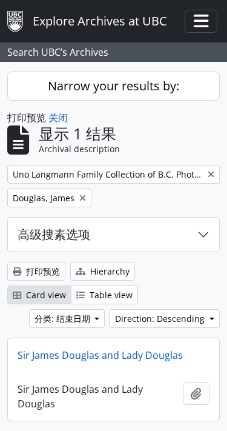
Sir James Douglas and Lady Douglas (100, 355)
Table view (110, 295)
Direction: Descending (161, 318)
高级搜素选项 (54, 234)
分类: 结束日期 (64, 318)
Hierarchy (109, 271)
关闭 (58, 117)
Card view (45, 295)
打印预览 (42, 271)
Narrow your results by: (113, 86)
